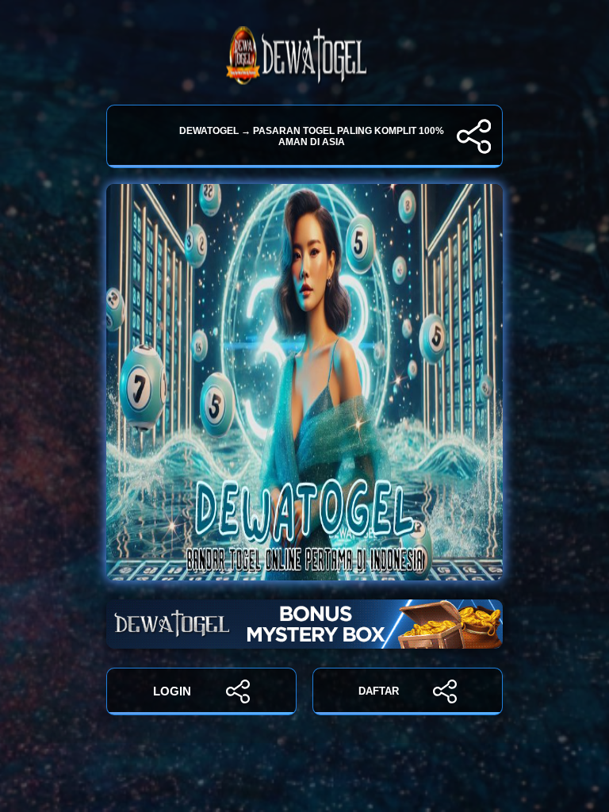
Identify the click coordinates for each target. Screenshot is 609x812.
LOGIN (172, 691)
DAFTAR (378, 691)
